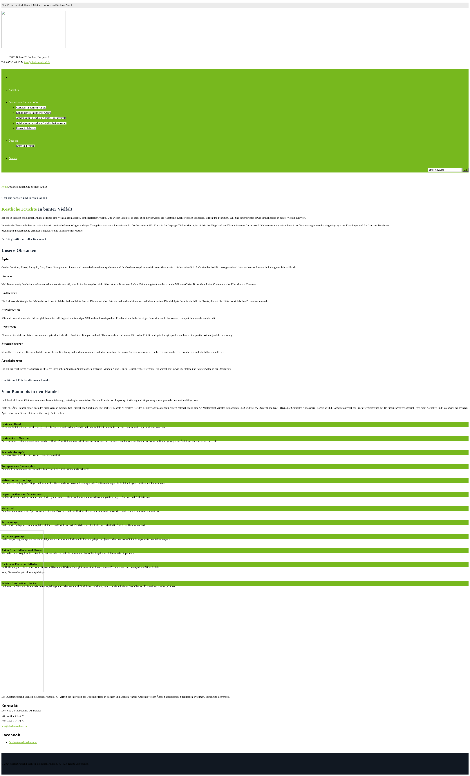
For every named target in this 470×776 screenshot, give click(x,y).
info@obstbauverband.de (37, 62)
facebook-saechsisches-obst (23, 742)
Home (4, 186)
